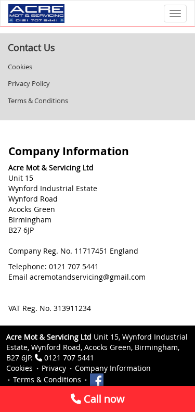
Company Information (113, 368)
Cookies (20, 66)
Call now (103, 399)
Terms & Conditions (38, 100)
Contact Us (31, 47)
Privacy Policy (29, 83)
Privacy (54, 368)
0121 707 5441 (69, 358)
